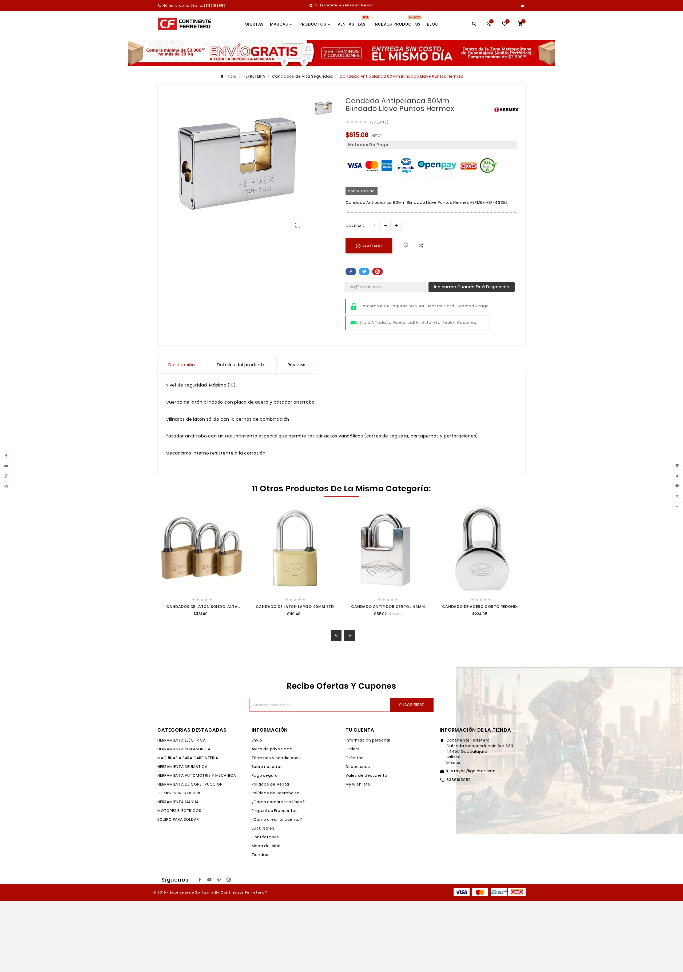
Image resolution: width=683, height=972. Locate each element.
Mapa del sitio (266, 845)
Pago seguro (265, 775)
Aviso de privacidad (272, 749)
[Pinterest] (219, 880)
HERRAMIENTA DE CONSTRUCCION (190, 784)
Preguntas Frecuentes (275, 810)
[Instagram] (229, 880)
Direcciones (358, 766)
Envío (257, 740)
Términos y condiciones (276, 757)
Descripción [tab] (181, 365)
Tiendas (260, 854)
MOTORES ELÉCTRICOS (179, 810)
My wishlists (358, 784)
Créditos (354, 757)
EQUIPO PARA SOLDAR (178, 819)
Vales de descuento (366, 775)
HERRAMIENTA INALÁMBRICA (183, 749)
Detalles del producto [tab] (241, 365)
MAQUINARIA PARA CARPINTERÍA (187, 757)
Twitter (364, 271)
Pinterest (377, 271)
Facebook (351, 271)
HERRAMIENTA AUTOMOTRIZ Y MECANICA (196, 775)
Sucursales (263, 828)
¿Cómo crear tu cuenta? (277, 819)
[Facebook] (200, 880)
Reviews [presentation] (297, 365)
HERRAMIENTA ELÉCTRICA (181, 740)
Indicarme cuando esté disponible (471, 287)
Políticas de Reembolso (276, 793)
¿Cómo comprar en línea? (278, 801)
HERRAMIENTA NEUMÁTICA (182, 766)
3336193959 (458, 779)
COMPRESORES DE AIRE (179, 793)
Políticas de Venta (270, 784)
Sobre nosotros (267, 766)
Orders (353, 749)
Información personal (368, 740)
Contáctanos (265, 837)
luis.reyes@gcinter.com (471, 771)
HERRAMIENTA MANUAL (178, 801)
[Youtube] (209, 880)
